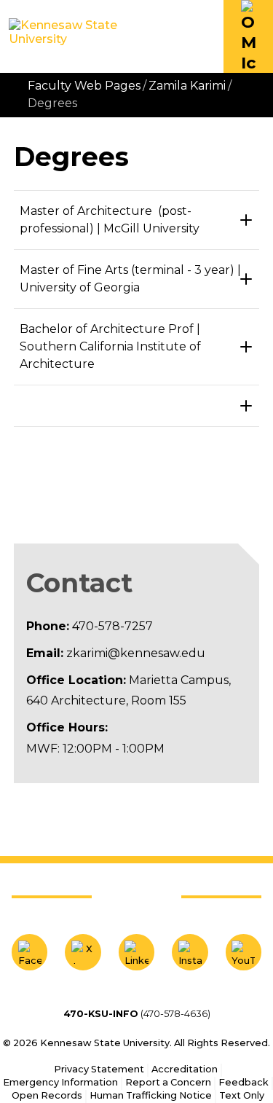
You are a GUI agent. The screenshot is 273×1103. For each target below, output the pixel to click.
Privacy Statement (99, 1069)
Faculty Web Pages (84, 86)
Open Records (47, 1095)
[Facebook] (29, 952)
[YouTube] (243, 952)
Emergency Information (60, 1082)
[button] (248, 36)
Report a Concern (168, 1082)
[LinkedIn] (136, 952)
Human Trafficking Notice (151, 1095)
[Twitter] (82, 952)
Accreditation (184, 1069)
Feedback (243, 1082)
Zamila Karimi (187, 86)
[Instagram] (189, 952)
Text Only (241, 1095)
